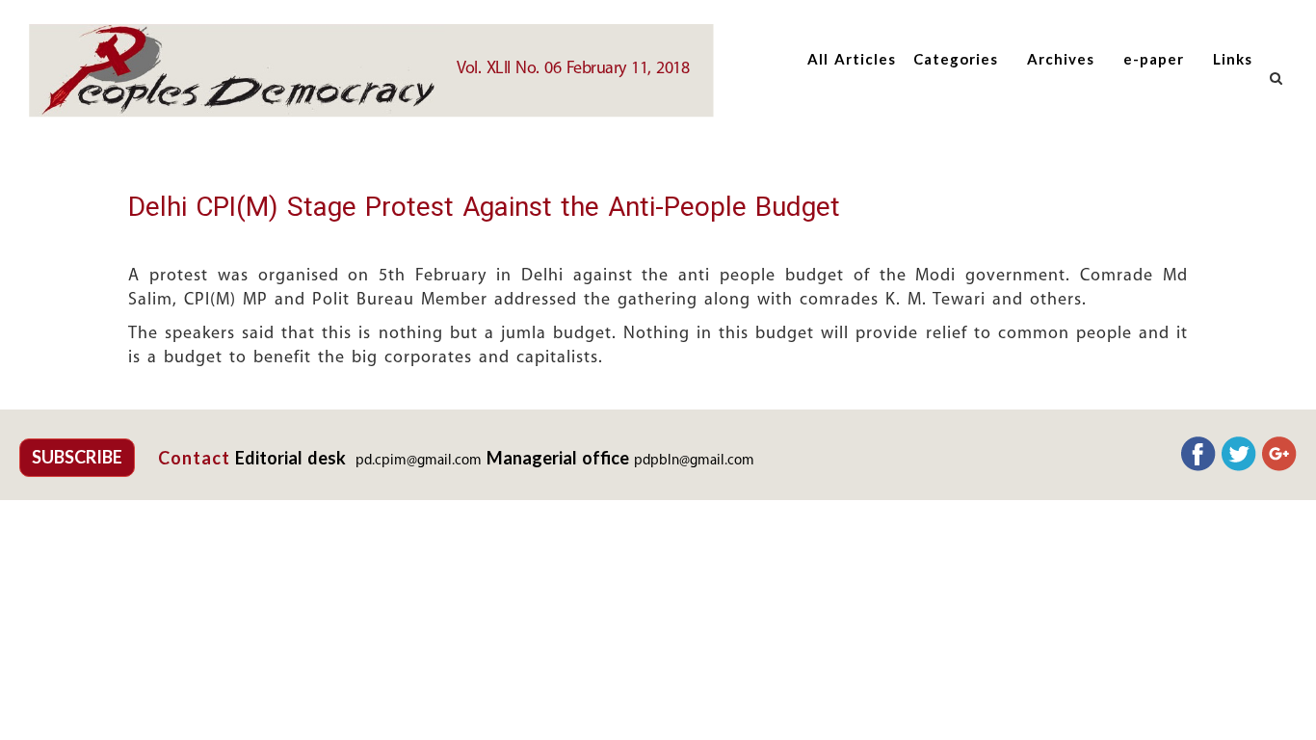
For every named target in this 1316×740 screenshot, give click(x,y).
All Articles (851, 58)
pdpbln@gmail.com (694, 461)
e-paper (1153, 58)
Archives (1060, 58)
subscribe (77, 456)
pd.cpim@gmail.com (418, 461)
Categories (955, 58)
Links (1232, 58)
